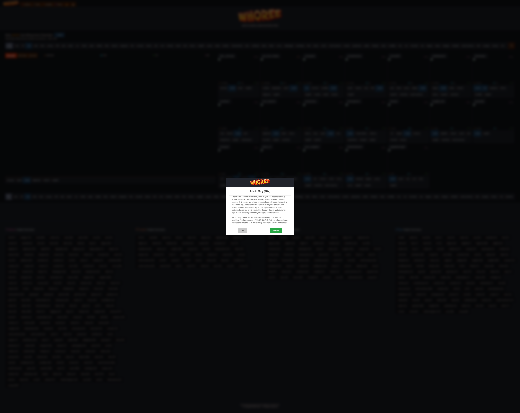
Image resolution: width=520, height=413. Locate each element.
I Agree (276, 230)
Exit (242, 230)
